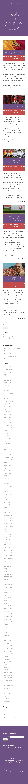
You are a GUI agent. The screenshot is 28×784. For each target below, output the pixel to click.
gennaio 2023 (8, 452)
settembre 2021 (8, 494)
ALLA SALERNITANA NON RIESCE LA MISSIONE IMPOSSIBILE (14, 219)
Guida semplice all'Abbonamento (12, 747)
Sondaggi (6, 720)
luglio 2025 (7, 377)
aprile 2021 (7, 507)
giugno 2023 (7, 438)
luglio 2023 (7, 436)
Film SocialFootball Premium (12, 717)
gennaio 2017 (8, 643)
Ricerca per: (6, 325)
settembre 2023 (8, 430)
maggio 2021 (7, 505)
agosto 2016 (7, 656)
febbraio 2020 (8, 545)
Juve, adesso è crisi (9, 353)
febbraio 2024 (8, 417)
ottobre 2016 (8, 651)
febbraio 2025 (8, 388)
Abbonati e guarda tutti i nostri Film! (12, 337)
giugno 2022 (7, 470)
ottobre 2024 (8, 399)
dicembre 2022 (8, 454)
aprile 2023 (7, 444)
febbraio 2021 (8, 513)
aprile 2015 (7, 699)
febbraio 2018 (8, 608)
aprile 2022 (7, 476)
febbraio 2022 (8, 481)
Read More (21, 91)
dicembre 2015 (8, 678)
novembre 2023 (8, 425)
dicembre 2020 (8, 518)
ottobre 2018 (8, 587)
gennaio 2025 (8, 391)
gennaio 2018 (8, 611)
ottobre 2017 (8, 619)
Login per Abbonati (8, 339)
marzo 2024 (7, 414)
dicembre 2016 (8, 646)
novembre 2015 (8, 680)
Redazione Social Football (17, 56)
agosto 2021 (7, 497)
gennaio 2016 (8, 675)
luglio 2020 (7, 531)
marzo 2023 (7, 446)
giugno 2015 (7, 694)
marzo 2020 (7, 542)
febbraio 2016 (8, 672)
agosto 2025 (7, 375)
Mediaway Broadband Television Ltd (14, 772)
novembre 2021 (8, 489)
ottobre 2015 (8, 683)
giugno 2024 (7, 406)
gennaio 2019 (8, 579)
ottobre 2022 (8, 460)
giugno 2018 (7, 598)
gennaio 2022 (8, 484)
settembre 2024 (8, 401)
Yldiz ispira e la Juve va (10, 356)
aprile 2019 (7, 571)
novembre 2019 (8, 553)
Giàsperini (7, 359)
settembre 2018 (8, 590)
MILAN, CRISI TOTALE (14, 106)
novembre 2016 (8, 648)
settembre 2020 (8, 526)
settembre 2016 (8, 654)
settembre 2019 (8, 558)
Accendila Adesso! (8, 335)
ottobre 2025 (8, 372)
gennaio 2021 (8, 515)
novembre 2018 (8, 585)
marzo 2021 (7, 510)
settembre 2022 (8, 462)
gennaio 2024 (8, 420)
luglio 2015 (7, 691)
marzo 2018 (7, 606)
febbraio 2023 (8, 449)
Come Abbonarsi (7, 341)
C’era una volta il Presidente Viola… (14, 279)
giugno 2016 (7, 662)
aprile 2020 (7, 539)
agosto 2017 (7, 624)
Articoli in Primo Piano (10, 712)
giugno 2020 (7, 534)
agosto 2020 (7, 529)
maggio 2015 (7, 696)
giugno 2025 (7, 380)
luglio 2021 (7, 499)
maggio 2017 (7, 632)
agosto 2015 (7, 688)
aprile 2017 (7, 635)
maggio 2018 (7, 600)
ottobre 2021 (8, 492)
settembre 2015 (8, 686)
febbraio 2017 (8, 640)
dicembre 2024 (8, 393)
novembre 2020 (8, 521)
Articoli (6, 709)
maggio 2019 (7, 569)
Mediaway (13, 770)
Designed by (7, 770)
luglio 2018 (7, 595)
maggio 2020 (7, 537)
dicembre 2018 (8, 582)
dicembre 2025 (8, 367)
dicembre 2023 (8, 422)
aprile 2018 (7, 603)
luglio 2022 (7, 468)
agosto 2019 (7, 561)
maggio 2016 (7, 664)
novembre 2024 (8, 396)
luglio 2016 (7, 659)
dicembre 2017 (8, 614)
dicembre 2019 (8, 550)
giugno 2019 (7, 566)
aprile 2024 (7, 412)
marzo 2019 (7, 574)
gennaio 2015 (8, 701)
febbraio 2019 (8, 577)
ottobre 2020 (8, 523)
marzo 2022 (7, 478)
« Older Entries (7, 322)
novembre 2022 (8, 457)
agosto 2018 (7, 593)
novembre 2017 (8, 616)
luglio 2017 (7, 627)
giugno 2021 (7, 502)
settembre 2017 (8, 622)
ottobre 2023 (8, 428)
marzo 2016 (7, 670)
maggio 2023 (7, 441)
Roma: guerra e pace (14, 52)
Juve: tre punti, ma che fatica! (12, 348)
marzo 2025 (7, 385)
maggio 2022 (7, 473)
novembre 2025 (8, 369)
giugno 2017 (7, 630)
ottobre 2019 (8, 555)
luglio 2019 (7, 563)
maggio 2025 (7, 383)
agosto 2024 (7, 404)
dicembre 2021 (8, 486)
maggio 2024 (7, 409)
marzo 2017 (7, 638)
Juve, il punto (7, 351)
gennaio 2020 (8, 547)
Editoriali (6, 715)
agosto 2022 (7, 465)
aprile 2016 (7, 667)
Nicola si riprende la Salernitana (14, 162)
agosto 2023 (7, 433)
